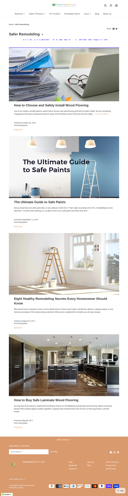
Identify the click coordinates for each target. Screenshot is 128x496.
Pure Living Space (28, 485)
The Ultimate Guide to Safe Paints (40, 202)
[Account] (111, 5)
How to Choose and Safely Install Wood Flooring (51, 105)
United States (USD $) (16, 479)
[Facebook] (111, 452)
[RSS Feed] (42, 34)
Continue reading (102, 114)
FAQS (71, 462)
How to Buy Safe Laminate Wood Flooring (46, 400)
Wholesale (73, 465)
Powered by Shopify (16, 488)
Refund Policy (111, 468)
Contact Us (73, 468)
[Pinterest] (118, 452)
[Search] (105, 5)
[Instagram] (114, 452)
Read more (18, 129)
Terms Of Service (112, 462)
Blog (89, 465)
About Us (90, 462)
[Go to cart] (116, 5)
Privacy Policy (111, 465)
